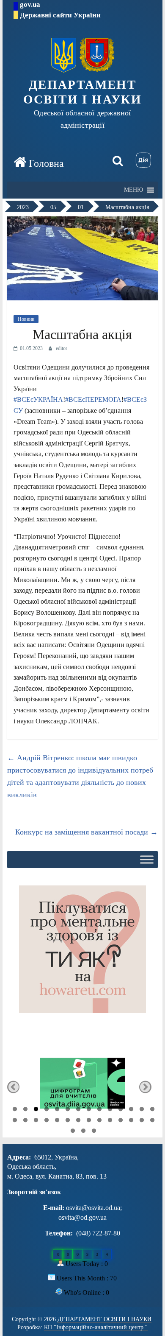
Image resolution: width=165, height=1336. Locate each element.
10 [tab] (110, 1110)
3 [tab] (36, 1110)
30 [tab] (83, 1132)
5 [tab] (57, 1110)
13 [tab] (142, 1110)
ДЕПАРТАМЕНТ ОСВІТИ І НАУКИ (82, 92)
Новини (26, 319)
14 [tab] (152, 1110)
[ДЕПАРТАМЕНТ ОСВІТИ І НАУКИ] (38, 163)
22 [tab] (89, 1121)
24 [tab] (110, 1121)
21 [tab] (78, 1121)
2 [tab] (25, 1110)
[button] (133, 190)
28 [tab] (152, 1121)
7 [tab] (78, 1110)
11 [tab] (120, 1110)
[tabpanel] (82, 1087)
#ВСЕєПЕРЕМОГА (93, 399)
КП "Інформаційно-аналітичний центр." (96, 1327)
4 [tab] (46, 1110)
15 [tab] (15, 1121)
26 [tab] (131, 1121)
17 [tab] (36, 1121)
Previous (13, 1087)
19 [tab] (57, 1121)
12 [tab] (131, 1110)
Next (145, 1087)
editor (61, 348)
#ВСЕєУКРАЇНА (38, 399)
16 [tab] (25, 1121)
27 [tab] (142, 1121)
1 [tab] (15, 1110)
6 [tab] (67, 1110)
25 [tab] (120, 1121)
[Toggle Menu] (147, 860)
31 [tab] (94, 1132)
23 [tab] (99, 1121)
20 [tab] (67, 1121)
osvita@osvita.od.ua (93, 1207)
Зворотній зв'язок (34, 1192)
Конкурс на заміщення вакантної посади (86, 832)
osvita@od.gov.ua (82, 1217)
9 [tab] (99, 1110)
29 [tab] (73, 1132)
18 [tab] (46, 1121)
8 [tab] (89, 1110)
